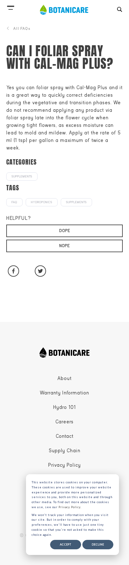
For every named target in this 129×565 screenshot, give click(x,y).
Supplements (22, 176)
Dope (64, 230)
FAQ (14, 202)
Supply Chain (64, 450)
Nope (64, 245)
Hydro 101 (64, 407)
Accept (65, 544)
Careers (64, 421)
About (64, 378)
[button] (10, 6)
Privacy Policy (64, 465)
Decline (98, 544)
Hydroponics (41, 202)
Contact (65, 436)
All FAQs (21, 28)
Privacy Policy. (70, 507)
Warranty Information (64, 392)
